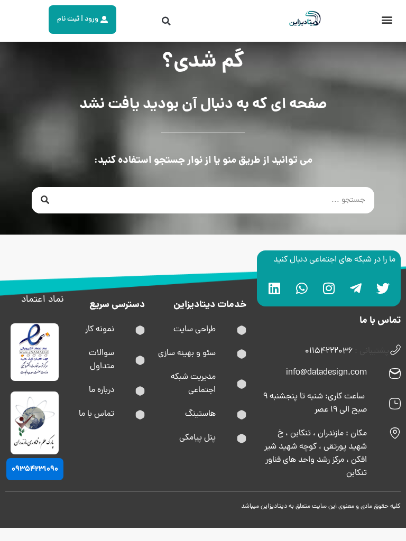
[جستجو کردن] (45, 200)
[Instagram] (329, 288)
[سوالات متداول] (140, 360)
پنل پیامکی (197, 438)
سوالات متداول (101, 360)
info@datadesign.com (326, 373)
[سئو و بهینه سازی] (241, 354)
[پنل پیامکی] (241, 438)
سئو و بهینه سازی (187, 353)
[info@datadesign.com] (395, 373)
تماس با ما (96, 414)
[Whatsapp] (302, 288)
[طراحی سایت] (241, 330)
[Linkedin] (274, 288)
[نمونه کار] (140, 330)
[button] (386, 19)
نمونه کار (99, 329)
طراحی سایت (194, 329)
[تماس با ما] (140, 414)
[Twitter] (383, 288)
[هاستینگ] (241, 414)
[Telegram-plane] (356, 288)
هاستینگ (200, 414)
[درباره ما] (140, 391)
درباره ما (101, 390)
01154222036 (329, 351)
